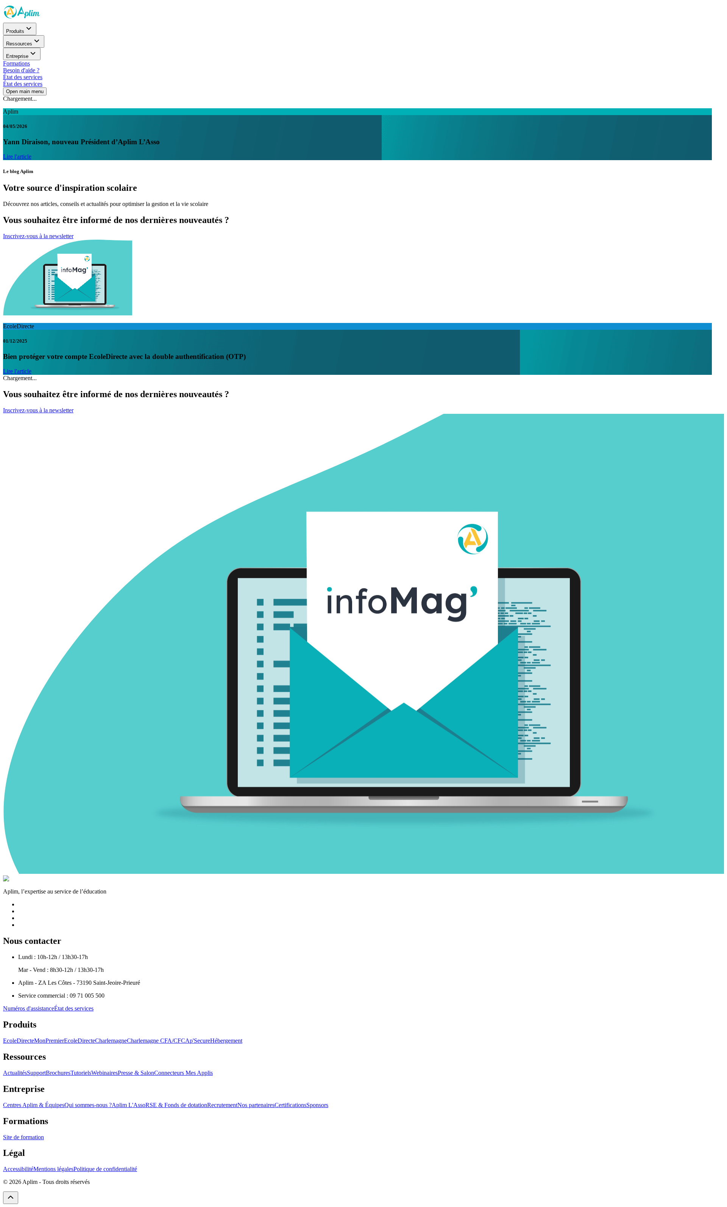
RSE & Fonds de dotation (176, 1105)
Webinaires (104, 1073)
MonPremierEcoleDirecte (64, 1040)
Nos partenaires (256, 1105)
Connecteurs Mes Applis (183, 1073)
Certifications (290, 1105)
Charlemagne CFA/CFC (156, 1040)
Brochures (58, 1073)
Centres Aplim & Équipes (33, 1105)
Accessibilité (18, 1169)
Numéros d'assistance (28, 1008)
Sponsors (317, 1105)
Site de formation (23, 1137)
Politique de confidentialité (105, 1169)
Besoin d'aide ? (21, 70)
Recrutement (222, 1105)
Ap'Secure (197, 1040)
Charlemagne (111, 1040)
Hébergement (226, 1040)
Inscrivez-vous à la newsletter (38, 236)
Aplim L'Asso (128, 1105)
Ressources (19, 44)
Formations (16, 63)
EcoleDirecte (18, 1040)
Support (36, 1073)
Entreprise (17, 56)
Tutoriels (80, 1073)
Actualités (15, 1073)
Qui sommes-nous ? (88, 1105)
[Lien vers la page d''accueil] (22, 19)
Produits (15, 31)
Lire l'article (17, 156)
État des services (22, 77)
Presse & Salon (136, 1073)
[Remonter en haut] (10, 1197)
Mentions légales (53, 1169)
